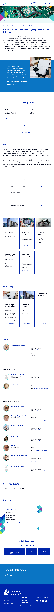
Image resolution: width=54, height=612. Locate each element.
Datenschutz (25, 602)
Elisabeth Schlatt (16, 384)
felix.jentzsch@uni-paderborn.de (40, 450)
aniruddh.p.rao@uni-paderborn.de (40, 470)
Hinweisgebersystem (27, 605)
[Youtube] (46, 600)
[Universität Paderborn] (27, 591)
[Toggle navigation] (14, 20)
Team (4, 20)
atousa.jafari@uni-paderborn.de (40, 440)
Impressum (25, 600)
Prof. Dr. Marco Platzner (18, 345)
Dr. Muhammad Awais (17, 406)
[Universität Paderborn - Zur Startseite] (4, 3)
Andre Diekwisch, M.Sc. (18, 374)
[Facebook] (39, 600)
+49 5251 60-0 (7, 605)
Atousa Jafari (15, 436)
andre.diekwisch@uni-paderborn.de (41, 378)
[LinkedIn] (43, 600)
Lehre (32, 551)
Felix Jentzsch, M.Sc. (17, 446)
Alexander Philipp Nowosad (19, 455)
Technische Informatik (12, 4)
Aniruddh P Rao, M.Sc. (17, 466)
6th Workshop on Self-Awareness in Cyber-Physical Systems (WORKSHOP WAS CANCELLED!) (14, 551)
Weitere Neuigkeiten (28, 132)
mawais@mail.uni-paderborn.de (40, 410)
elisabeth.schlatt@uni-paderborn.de (41, 388)
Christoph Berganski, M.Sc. (19, 416)
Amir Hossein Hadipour (18, 425)
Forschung (45, 551)
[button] (34, 3)
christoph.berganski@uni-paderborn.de (41, 420)
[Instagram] (36, 600)
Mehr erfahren (11, 245)
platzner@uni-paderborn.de (39, 349)
